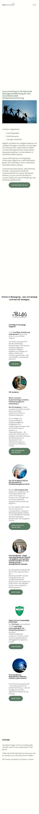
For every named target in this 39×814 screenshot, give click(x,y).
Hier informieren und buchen (18, 451)
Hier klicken (16, 646)
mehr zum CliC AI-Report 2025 (18, 526)
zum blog (15, 364)
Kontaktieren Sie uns (20, 185)
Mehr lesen (16, 592)
